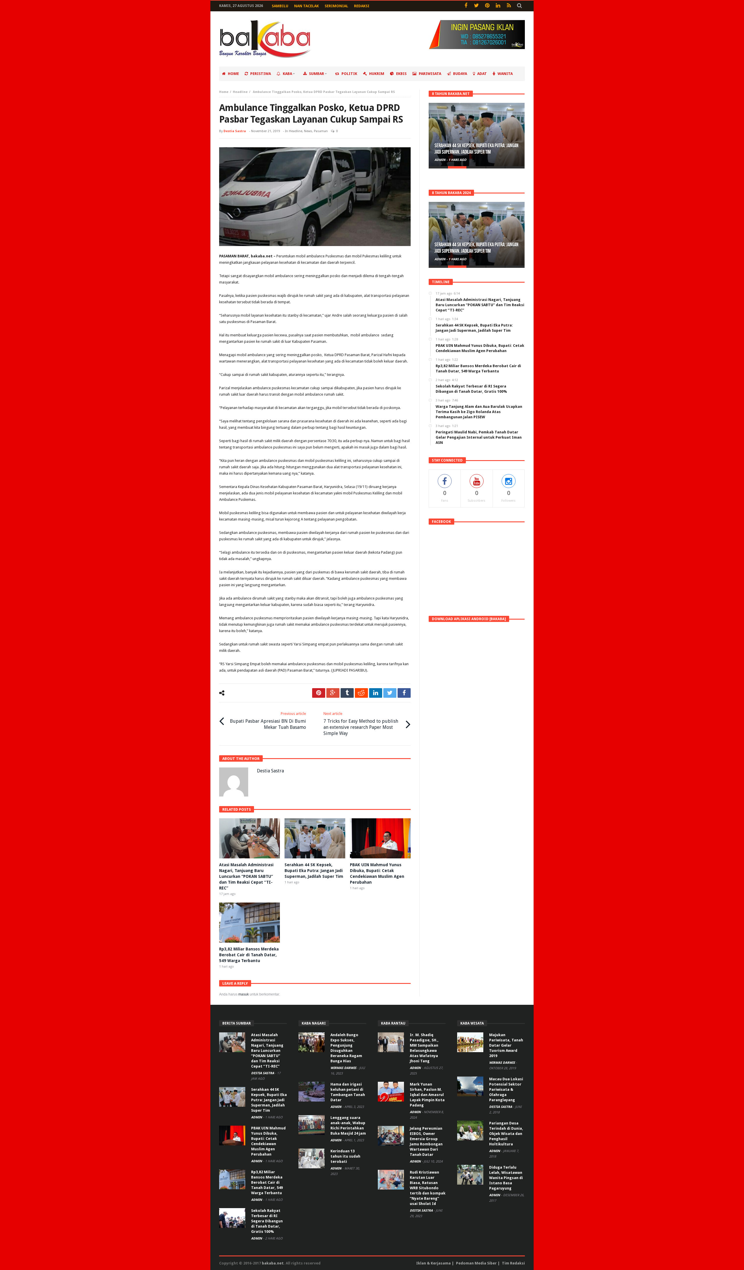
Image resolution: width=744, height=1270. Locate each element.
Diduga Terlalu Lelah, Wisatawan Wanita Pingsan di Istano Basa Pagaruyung (506, 1177)
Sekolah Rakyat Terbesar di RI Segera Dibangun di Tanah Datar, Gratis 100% (267, 1221)
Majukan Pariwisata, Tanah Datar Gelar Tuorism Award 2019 (506, 1045)
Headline (240, 92)
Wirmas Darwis (343, 1068)
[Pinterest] (487, 6)
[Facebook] (465, 6)
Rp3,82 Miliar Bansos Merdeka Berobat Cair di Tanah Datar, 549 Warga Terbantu (249, 955)
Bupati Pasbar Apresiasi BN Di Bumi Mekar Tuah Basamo (268, 720)
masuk (243, 994)
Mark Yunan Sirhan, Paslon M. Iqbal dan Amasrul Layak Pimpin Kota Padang (427, 1094)
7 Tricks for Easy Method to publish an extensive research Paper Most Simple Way (360, 723)
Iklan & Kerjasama (433, 1263)
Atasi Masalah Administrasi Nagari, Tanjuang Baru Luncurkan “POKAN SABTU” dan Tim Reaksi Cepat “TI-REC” (246, 876)
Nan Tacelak (306, 6)
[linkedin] (375, 693)
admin (440, 160)
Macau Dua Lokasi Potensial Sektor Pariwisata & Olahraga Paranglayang (506, 1089)
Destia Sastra (234, 131)
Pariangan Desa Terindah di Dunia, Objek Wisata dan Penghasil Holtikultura (506, 1133)
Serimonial (336, 6)
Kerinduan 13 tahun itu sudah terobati (345, 1156)
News (308, 131)
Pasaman (321, 131)
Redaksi (361, 6)
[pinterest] (318, 693)
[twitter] (389, 693)
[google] (332, 693)
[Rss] (508, 6)
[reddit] (361, 693)
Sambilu (280, 6)
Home (223, 92)
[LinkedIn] (498, 6)
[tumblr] (347, 693)
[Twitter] (476, 6)
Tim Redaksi (513, 1263)
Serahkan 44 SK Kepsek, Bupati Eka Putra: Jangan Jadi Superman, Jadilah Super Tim (314, 870)
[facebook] (404, 693)
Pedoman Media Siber (476, 1263)
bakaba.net (273, 1263)
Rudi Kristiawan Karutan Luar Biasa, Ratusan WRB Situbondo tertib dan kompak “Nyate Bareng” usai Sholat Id (428, 1188)
